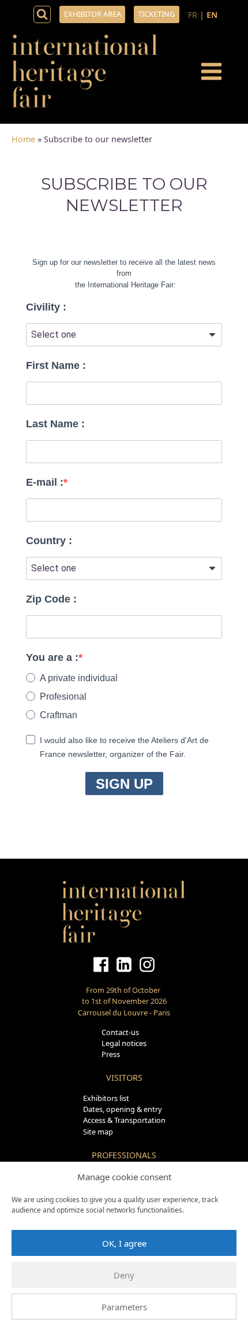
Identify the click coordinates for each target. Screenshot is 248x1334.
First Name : (56, 365)
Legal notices (124, 1043)
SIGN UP (124, 784)
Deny (124, 1275)
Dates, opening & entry (122, 1109)
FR (192, 14)
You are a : (52, 657)
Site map (98, 1131)
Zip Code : (51, 599)
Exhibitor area (92, 14)
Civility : (46, 307)
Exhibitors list (106, 1098)
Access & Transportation (124, 1120)
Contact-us (120, 1032)
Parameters (124, 1307)
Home (23, 139)
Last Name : (55, 424)
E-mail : (44, 482)
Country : (49, 540)
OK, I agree (124, 1243)
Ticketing (156, 14)
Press (111, 1054)
